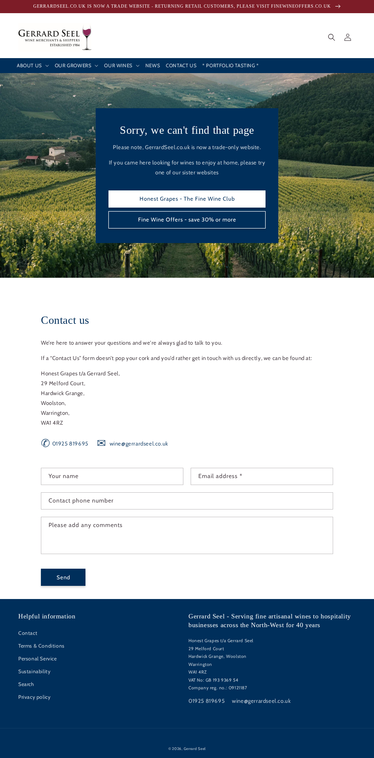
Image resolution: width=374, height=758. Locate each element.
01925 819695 (64, 443)
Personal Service (37, 658)
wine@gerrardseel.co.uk (132, 443)
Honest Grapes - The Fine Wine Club (187, 199)
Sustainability (34, 671)
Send (63, 577)
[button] (33, 65)
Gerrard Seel (195, 748)
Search (26, 684)
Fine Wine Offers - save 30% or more (187, 219)
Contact (27, 633)
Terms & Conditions (41, 646)
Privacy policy (34, 697)
